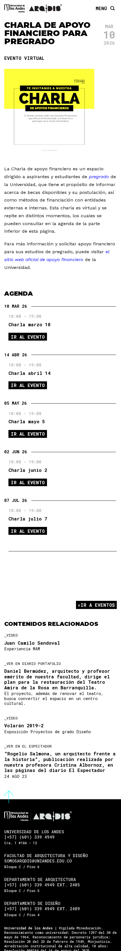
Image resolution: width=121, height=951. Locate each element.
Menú (101, 8)
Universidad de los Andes (28, 928)
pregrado (99, 176)
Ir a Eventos (97, 605)
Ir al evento (28, 337)
